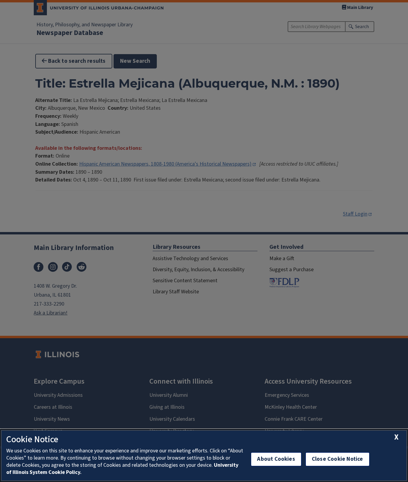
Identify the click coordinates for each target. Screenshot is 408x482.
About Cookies (276, 459)
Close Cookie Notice (337, 459)
